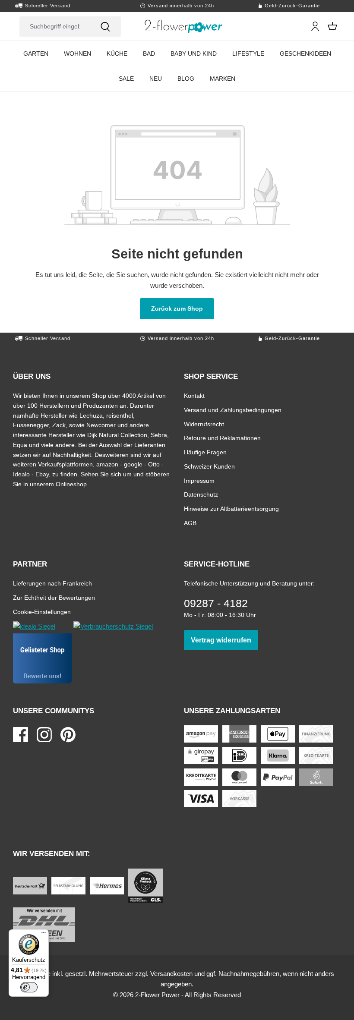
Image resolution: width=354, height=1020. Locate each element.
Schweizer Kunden (209, 466)
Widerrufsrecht (204, 424)
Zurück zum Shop (182, 308)
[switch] (29, 987)
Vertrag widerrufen (224, 640)
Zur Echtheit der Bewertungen (54, 597)
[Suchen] (105, 26)
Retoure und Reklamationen (222, 437)
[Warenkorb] (332, 26)
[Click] (184, 26)
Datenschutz (201, 494)
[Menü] (43, 934)
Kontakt (194, 395)
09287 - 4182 (216, 603)
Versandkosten (171, 973)
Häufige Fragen (205, 452)
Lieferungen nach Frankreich (52, 583)
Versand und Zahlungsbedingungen (232, 409)
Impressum (199, 480)
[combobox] (54, 26)
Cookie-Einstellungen (42, 611)
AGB (190, 522)
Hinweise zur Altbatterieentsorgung (231, 508)
